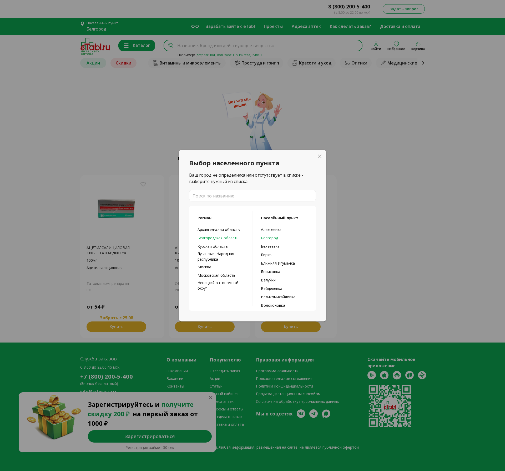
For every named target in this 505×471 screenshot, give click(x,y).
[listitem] (220, 229)
